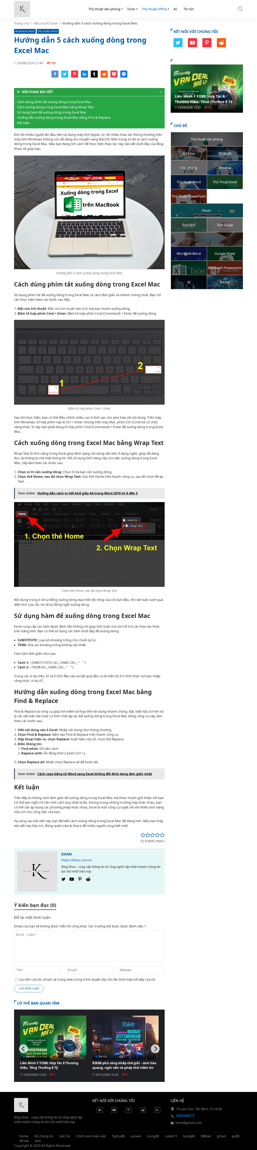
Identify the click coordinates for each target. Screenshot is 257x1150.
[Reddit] (88, 880)
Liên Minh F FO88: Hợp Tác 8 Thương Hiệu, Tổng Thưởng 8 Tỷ (49, 1065)
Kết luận (23, 123)
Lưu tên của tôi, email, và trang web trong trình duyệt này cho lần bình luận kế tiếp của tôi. (87, 979)
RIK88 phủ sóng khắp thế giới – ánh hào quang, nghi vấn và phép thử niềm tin (124, 1065)
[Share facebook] (54, 76)
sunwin (136, 1136)
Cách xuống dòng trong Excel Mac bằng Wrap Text (55, 107)
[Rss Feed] (157, 1111)
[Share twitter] (64, 76)
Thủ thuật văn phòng (104, 9)
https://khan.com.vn (76, 860)
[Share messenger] (123, 76)
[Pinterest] (80, 880)
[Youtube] (71, 880)
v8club (24, 1141)
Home (23, 1136)
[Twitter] (63, 880)
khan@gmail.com (188, 1122)
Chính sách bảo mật (91, 1136)
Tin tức (189, 9)
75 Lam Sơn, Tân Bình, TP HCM (199, 1109)
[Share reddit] (104, 76)
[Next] (155, 1048)
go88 (235, 1136)
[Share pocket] (113, 76)
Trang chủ (21, 23)
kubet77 (171, 1136)
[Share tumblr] (94, 76)
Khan (66, 854)
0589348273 (185, 1115)
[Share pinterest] (74, 76)
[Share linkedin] (84, 76)
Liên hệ (64, 1136)
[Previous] (23, 1048)
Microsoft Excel (45, 23)
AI (175, 9)
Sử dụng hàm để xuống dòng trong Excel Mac (52, 112)
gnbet (221, 1136)
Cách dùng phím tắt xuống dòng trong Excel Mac (54, 102)
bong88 (153, 1136)
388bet (206, 1136)
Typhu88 (118, 1136)
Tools (131, 9)
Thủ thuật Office (154, 9)
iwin (38, 1141)
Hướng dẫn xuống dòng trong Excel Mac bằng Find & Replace (63, 117)
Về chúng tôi (43, 1136)
